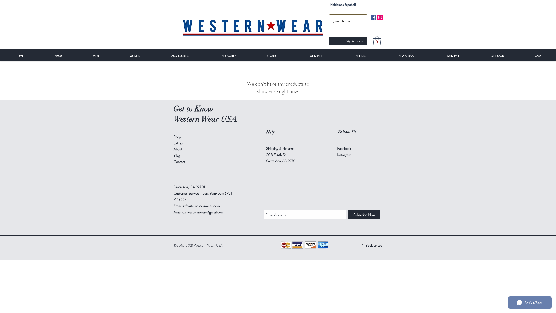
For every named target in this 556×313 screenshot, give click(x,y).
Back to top (374, 245)
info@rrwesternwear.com (201, 205)
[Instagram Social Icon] (380, 17)
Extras (178, 143)
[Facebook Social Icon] (373, 17)
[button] (377, 40)
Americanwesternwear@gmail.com (199, 212)
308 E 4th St (276, 154)
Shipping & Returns (280, 148)
